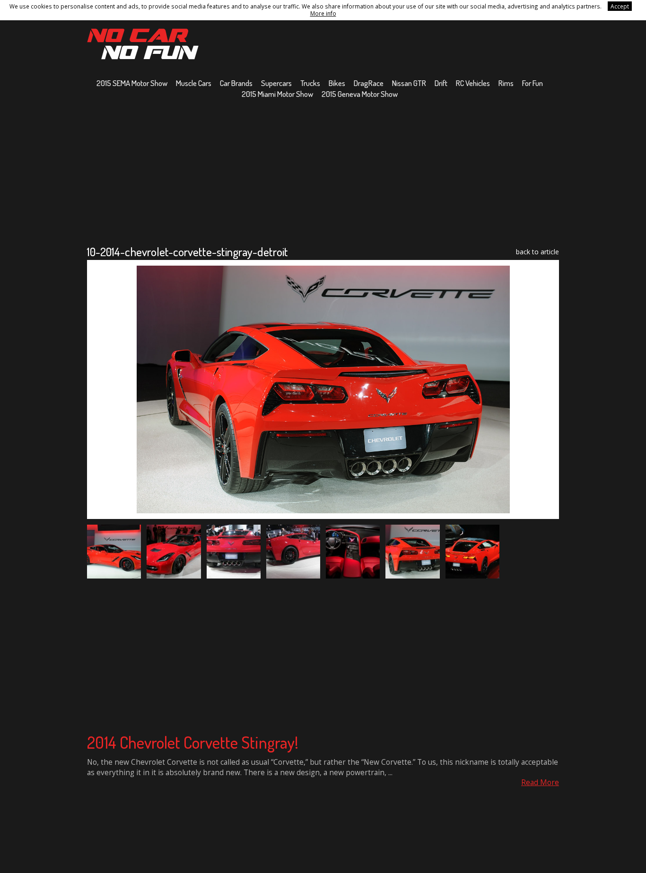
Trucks (310, 83)
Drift (441, 83)
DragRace (369, 83)
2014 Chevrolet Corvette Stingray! (192, 742)
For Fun (532, 83)
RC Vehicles (473, 83)
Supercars (276, 83)
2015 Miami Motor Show (277, 94)
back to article (537, 251)
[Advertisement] (323, 171)
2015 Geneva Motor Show (360, 94)
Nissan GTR (409, 83)
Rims (506, 83)
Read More (540, 782)
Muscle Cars (193, 83)
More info (323, 13)
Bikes (337, 83)
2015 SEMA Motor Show (131, 83)
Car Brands (236, 83)
